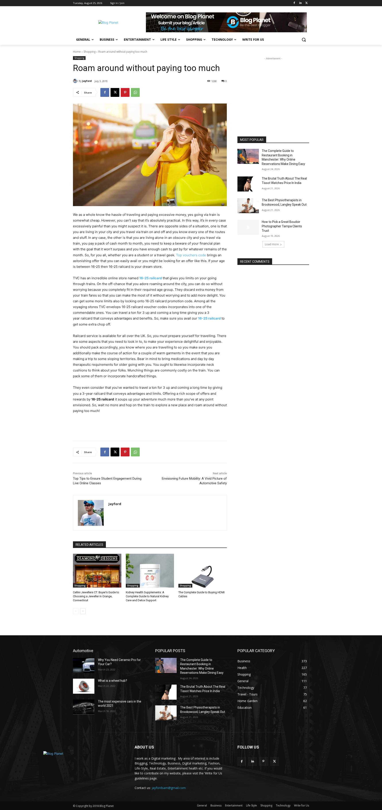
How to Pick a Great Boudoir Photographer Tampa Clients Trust (282, 226)
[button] (303, 39)
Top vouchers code (191, 255)
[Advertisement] (273, 88)
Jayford (87, 80)
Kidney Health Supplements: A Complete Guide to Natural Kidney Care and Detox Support (147, 596)
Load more (272, 244)
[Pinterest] (125, 92)
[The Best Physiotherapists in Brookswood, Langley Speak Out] (248, 205)
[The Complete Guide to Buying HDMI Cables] (202, 571)
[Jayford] (76, 81)
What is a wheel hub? (112, 680)
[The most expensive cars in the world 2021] (83, 706)
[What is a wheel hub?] (83, 686)
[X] (306, 3)
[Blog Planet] (108, 22)
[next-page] (83, 611)
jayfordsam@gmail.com (169, 788)
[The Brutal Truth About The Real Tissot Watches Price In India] (248, 183)
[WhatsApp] (135, 92)
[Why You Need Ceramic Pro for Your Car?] (83, 665)
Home (77, 52)
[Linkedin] (300, 3)
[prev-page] (75, 611)
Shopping (90, 52)
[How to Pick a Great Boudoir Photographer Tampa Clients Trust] (248, 227)
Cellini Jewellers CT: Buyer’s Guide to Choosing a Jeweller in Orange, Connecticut (96, 596)
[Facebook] (294, 3)
